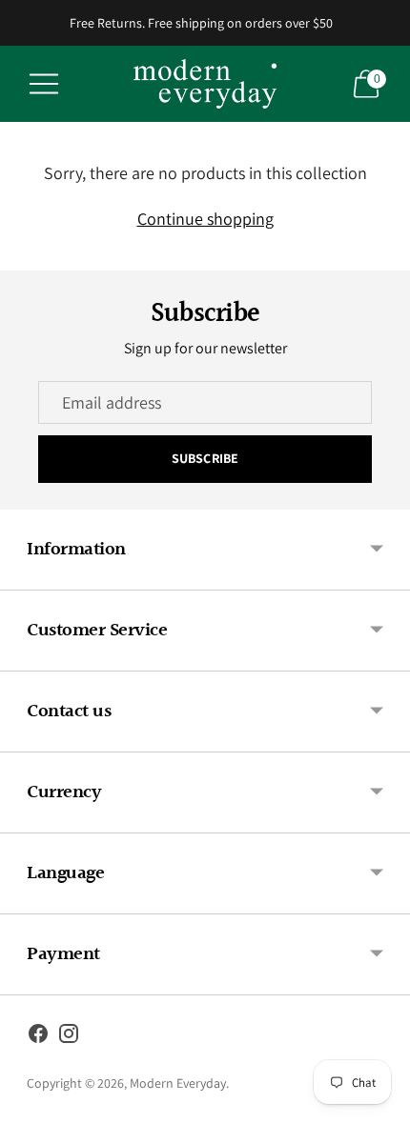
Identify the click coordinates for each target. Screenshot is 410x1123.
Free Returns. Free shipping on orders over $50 (201, 22)
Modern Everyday (178, 1083)
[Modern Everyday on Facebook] (38, 1037)
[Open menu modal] (44, 83)
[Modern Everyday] (205, 84)
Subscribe (205, 458)
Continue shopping (205, 219)
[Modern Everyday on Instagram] (68, 1037)
